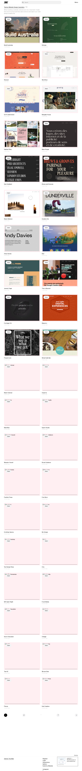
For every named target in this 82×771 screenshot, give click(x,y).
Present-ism (7, 358)
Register (45, 759)
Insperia (44, 393)
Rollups (44, 45)
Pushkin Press (8, 497)
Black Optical (8, 393)
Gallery (45, 764)
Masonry (44, 323)
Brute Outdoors (46, 462)
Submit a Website (48, 766)
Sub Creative (45, 706)
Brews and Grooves (47, 184)
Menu (76, 2)
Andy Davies (7, 254)
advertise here (61, 764)
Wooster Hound (8, 462)
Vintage (44, 637)
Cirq (43, 567)
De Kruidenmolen (9, 114)
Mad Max (7, 428)
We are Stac (45, 671)
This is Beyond (46, 288)
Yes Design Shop (9, 567)
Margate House (46, 114)
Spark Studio (46, 428)
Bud (43, 254)
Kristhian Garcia (9, 532)
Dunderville (45, 219)
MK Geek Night (8, 602)
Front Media (45, 602)
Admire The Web (9, 759)
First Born (45, 497)
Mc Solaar (45, 532)
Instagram (46, 769)
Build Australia (8, 45)
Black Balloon (8, 219)
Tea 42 (6, 671)
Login (44, 760)
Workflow (44, 80)
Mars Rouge (45, 149)
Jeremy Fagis (8, 288)
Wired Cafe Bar (46, 358)
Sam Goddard (8, 184)
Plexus (6, 706)
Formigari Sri (8, 323)
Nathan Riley (8, 149)
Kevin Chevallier (9, 637)
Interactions (46, 762)
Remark (6, 80)
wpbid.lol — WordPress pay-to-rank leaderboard (71, 760)
